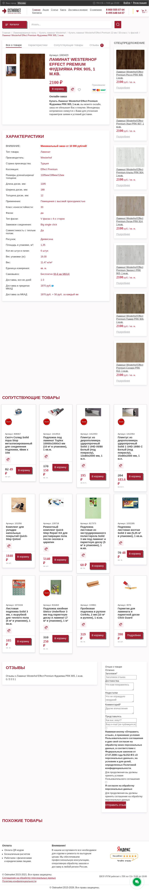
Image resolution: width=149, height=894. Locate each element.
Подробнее (123, 87)
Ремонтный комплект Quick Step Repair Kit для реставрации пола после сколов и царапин (55, 534)
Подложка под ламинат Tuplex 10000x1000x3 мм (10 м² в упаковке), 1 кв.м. (55, 443)
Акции (46, 9)
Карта (63, 9)
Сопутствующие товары (68, 45)
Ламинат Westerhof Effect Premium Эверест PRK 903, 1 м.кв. (129, 270)
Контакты (37, 12)
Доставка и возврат (78, 9)
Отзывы (94, 45)
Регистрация (140, 3)
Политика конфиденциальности (19, 881)
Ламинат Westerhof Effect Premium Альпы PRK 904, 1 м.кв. (130, 172)
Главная (36, 9)
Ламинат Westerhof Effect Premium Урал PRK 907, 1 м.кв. (130, 123)
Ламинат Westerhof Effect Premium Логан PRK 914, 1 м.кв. (129, 221)
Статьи (54, 9)
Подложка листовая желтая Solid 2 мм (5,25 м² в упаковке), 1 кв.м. (130, 531)
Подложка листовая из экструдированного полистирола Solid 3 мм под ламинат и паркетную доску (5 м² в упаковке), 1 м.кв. (93, 537)
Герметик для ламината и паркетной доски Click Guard (129, 613)
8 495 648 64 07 (115, 12)
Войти (127, 3)
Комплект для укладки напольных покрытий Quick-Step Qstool (17, 533)
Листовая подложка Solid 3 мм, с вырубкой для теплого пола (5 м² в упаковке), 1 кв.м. (18, 616)
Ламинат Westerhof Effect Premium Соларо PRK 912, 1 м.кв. (129, 368)
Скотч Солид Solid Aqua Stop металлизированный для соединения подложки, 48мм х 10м (18, 445)
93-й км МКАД (61, 274)
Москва (21, 3)
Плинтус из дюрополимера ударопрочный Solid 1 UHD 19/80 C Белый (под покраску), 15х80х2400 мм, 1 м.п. (130, 448)
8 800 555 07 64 (115, 9)
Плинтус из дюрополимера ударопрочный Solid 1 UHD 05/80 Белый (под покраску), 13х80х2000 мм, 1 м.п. (91, 448)
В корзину (58, 88)
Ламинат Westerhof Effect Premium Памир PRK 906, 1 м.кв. (130, 319)
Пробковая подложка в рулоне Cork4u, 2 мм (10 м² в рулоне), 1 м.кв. (92, 613)
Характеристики (37, 45)
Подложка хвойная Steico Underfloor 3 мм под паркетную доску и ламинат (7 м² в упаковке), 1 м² (55, 614)
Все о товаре (14, 45)
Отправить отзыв (115, 804)
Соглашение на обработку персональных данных (29, 878)
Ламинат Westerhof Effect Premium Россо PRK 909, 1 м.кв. (129, 75)
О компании (96, 9)
